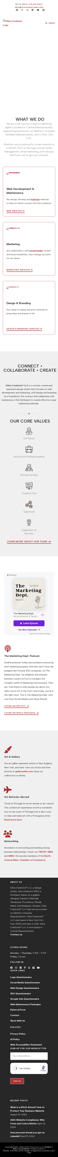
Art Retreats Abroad (16, 797)
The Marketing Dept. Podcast (22, 656)
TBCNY (42, 851)
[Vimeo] (33, 968)
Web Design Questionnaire (24, 988)
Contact (14, 1015)
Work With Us (17, 1020)
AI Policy (15, 1039)
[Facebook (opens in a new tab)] (16, 10)
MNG (50, 851)
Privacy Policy (17, 1033)
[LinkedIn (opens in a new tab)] (31, 10)
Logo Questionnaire (21, 977)
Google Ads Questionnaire (24, 999)
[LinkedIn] (21, 968)
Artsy (22, 775)
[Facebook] (11, 968)
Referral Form (17, 1009)
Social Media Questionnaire (25, 982)
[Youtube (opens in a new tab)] (37, 10)
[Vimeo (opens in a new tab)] (42, 10)
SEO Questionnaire (20, 993)
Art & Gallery (12, 756)
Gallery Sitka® (37, 1149)
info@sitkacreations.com (29, 7)
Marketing (13, 244)
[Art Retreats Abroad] (7, 789)
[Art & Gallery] (7, 749)
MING (11, 856)
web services (14, 211)
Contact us (16, 934)
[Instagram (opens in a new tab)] (26, 10)
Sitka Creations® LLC (34, 1147)
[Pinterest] (25, 968)
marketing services (18, 270)
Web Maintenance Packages (25, 1004)
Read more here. (13, 819)
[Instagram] (16, 968)
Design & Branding (18, 303)
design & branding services (23, 329)
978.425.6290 (35, 4)
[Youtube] (38, 968)
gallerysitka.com (24, 771)
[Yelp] (29, 968)
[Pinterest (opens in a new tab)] (21, 10)
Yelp (29, 1152)
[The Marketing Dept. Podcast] (7, 648)
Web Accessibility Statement (26, 1044)
